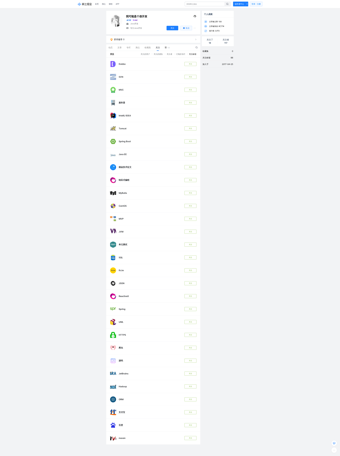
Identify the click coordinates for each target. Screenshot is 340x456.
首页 (97, 4)
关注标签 (192, 54)
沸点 (104, 4)
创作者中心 (239, 4)
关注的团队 (158, 54)
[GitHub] (195, 17)
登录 (256, 4)
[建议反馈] (334, 443)
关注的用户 (145, 54)
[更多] (334, 450)
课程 (110, 4)
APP (117, 4)
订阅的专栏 (181, 54)
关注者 (170, 54)
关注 (190, 64)
